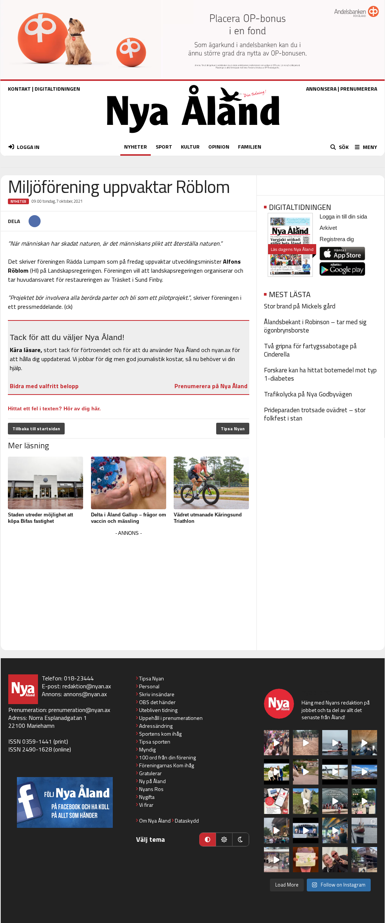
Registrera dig (337, 239)
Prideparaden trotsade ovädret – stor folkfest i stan (314, 414)
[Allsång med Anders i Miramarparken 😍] (305, 830)
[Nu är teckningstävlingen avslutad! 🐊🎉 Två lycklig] (305, 860)
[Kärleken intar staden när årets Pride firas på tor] (277, 743)
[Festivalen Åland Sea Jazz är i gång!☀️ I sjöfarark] (364, 743)
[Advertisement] (128, 591)
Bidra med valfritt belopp (44, 385)
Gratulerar (150, 773)
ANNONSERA (321, 89)
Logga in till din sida (343, 216)
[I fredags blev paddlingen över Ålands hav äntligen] (335, 743)
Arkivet (328, 228)
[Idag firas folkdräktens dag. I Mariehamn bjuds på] (335, 801)
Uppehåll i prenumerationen (171, 718)
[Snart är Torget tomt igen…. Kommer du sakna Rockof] (364, 801)
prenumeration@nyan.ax (79, 709)
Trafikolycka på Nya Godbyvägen (308, 394)
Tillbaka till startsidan (36, 428)
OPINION (218, 146)
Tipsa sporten (154, 741)
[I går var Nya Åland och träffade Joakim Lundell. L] (335, 860)
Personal (149, 686)
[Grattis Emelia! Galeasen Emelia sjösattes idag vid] (364, 830)
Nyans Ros (151, 789)
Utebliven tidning (158, 710)
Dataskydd (187, 820)
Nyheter (18, 201)
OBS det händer (157, 702)
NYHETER (135, 146)
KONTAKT (19, 89)
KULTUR (190, 146)
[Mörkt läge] (240, 839)
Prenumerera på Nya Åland (210, 385)
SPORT (164, 146)
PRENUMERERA (358, 89)
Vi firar (146, 805)
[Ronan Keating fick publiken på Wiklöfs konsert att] (277, 830)
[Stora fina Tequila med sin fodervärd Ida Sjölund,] (305, 801)
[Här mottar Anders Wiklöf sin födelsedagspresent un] (335, 830)
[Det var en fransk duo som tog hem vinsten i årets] (335, 772)
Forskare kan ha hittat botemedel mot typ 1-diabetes (320, 374)
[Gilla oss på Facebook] (64, 802)
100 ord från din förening (167, 757)
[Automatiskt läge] (207, 839)
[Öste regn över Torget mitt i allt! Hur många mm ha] (277, 860)
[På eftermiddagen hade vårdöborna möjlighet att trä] (277, 772)
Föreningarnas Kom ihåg (166, 765)
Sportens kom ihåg (160, 734)
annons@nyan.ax (85, 693)
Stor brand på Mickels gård (299, 306)
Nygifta (147, 797)
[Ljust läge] (224, 839)
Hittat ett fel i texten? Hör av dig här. (54, 408)
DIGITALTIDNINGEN (57, 89)
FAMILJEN (249, 146)
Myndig (147, 749)
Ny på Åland (152, 781)
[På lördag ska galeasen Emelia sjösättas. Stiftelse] (364, 860)
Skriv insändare (156, 694)
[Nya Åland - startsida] (193, 135)
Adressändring (156, 726)
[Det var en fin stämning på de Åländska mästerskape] (305, 743)
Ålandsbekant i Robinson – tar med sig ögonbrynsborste (315, 326)
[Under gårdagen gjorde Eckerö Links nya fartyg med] (364, 772)
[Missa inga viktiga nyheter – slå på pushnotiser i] (277, 801)
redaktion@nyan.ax (86, 686)
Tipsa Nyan (233, 428)
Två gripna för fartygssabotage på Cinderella (310, 350)
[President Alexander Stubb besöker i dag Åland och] (305, 772)
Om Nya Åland (155, 820)
